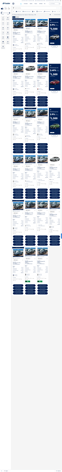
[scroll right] (59, 11)
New (2, 7)
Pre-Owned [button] (26, 3)
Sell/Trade (40, 3)
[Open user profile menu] (60, 0)
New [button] (21, 3)
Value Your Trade (18, 61)
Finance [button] (35, 3)
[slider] (1, 12)
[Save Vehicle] (22, 30)
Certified (5, 7)
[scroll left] (14, 11)
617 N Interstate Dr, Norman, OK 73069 (40, 0)
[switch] (2, 8)
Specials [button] (31, 3)
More (44, 3)
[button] (3, 18)
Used (8, 7)
